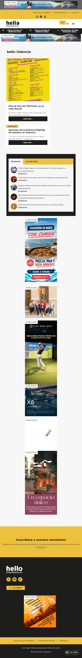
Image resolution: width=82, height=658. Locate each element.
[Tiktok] (45, 17)
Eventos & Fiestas (60, 12)
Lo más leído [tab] (32, 161)
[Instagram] (37, 17)
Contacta (75, 12)
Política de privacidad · (38, 648)
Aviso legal (26, 648)
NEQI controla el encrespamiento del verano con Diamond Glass (40, 205)
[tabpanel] (41, 188)
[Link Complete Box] (28, 136)
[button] (67, 23)
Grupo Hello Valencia (41, 12)
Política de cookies (53, 648)
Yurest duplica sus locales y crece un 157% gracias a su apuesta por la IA (43, 177)
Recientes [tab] (15, 161)
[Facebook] (41, 17)
